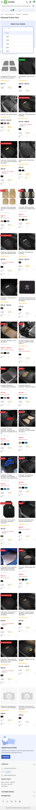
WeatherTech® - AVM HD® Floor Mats (26, 160)
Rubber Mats (25, 14)
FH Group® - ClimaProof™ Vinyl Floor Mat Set (8, 341)
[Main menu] (2, 2)
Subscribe (6, 756)
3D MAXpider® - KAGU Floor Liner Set (26, 77)
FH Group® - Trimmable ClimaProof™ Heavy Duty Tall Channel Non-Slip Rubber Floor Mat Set (9, 431)
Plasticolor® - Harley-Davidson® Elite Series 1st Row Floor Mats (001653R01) (26, 613)
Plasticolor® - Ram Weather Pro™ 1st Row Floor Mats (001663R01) (9, 707)
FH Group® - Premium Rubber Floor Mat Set (27, 568)
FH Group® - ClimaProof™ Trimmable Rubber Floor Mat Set (8, 386)
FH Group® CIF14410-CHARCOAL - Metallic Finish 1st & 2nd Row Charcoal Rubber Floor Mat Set (9, 569)
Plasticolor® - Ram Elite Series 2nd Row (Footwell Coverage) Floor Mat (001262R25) (27, 299)
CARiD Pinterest (15, 801)
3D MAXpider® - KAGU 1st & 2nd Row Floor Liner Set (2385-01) (8, 77)
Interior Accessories (9, 14)
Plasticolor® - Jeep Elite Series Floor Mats (26, 253)
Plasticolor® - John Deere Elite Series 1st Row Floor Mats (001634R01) (8, 521)
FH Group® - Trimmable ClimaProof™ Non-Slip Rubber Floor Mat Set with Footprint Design (9, 477)
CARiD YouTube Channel (11, 801)
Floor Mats (18, 14)
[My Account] (30, 2)
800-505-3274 (12, 768)
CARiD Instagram (20, 801)
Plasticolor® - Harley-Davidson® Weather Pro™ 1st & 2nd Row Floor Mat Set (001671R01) (9, 661)
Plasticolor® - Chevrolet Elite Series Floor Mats (27, 115)
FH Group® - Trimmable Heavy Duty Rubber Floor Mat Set (26, 476)
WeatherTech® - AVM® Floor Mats (9, 114)
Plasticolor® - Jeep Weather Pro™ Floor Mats (9, 298)
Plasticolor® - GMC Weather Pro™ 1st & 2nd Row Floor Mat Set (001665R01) (9, 613)
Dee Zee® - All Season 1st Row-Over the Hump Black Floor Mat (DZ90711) (26, 342)
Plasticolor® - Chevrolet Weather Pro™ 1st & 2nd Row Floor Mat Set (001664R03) (9, 161)
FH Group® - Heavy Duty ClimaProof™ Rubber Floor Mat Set (27, 386)
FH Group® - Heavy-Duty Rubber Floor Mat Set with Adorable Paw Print (8, 209)
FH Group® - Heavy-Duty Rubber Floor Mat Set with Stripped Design (27, 208)
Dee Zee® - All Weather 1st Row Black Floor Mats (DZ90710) (26, 520)
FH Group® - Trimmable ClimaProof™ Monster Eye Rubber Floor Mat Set (27, 430)
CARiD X (7, 801)
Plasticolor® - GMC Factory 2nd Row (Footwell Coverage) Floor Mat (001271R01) (27, 708)
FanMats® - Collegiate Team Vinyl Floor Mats (27, 660)
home (2, 14)
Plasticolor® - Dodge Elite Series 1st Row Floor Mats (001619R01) (8, 253)
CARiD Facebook (3, 801)
